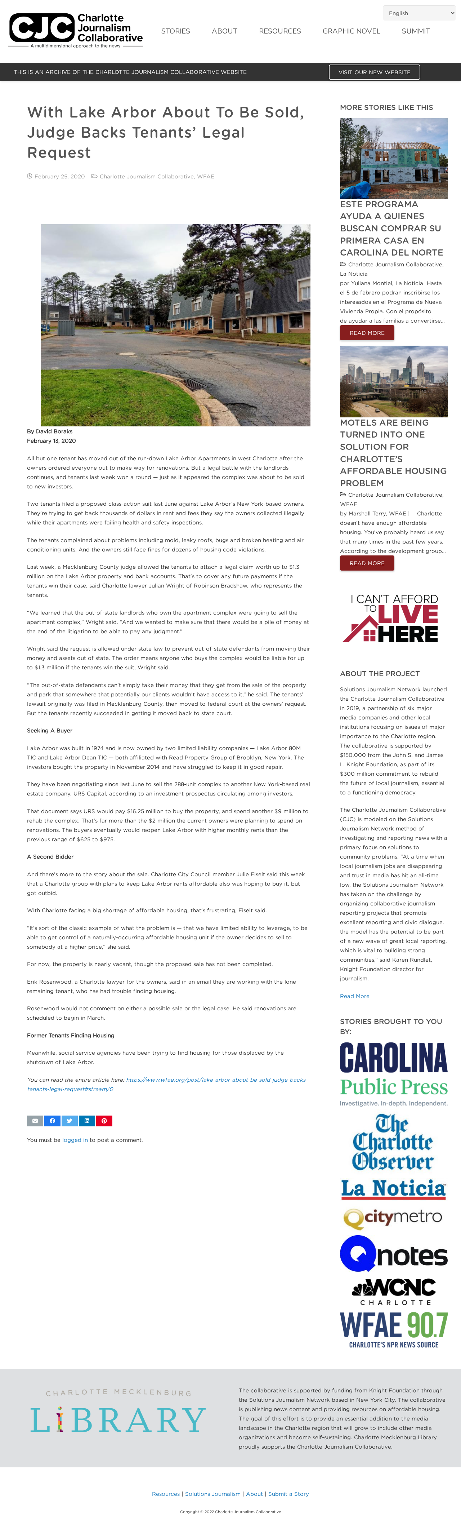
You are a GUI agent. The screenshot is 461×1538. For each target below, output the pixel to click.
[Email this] (35, 1121)
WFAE (205, 176)
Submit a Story (288, 1494)
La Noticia (354, 273)
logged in (75, 1140)
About (254, 1494)
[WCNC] (394, 1291)
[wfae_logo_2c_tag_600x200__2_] (394, 1329)
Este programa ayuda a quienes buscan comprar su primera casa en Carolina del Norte (391, 228)
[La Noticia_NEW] (394, 1189)
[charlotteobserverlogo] (394, 1142)
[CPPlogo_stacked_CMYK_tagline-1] (394, 1074)
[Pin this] (104, 1121)
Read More (355, 996)
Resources (166, 1494)
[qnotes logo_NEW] (394, 1253)
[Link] (75, 31)
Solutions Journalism (213, 1494)
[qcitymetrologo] (394, 1218)
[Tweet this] (70, 1121)
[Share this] (52, 1121)
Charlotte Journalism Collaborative (147, 176)
